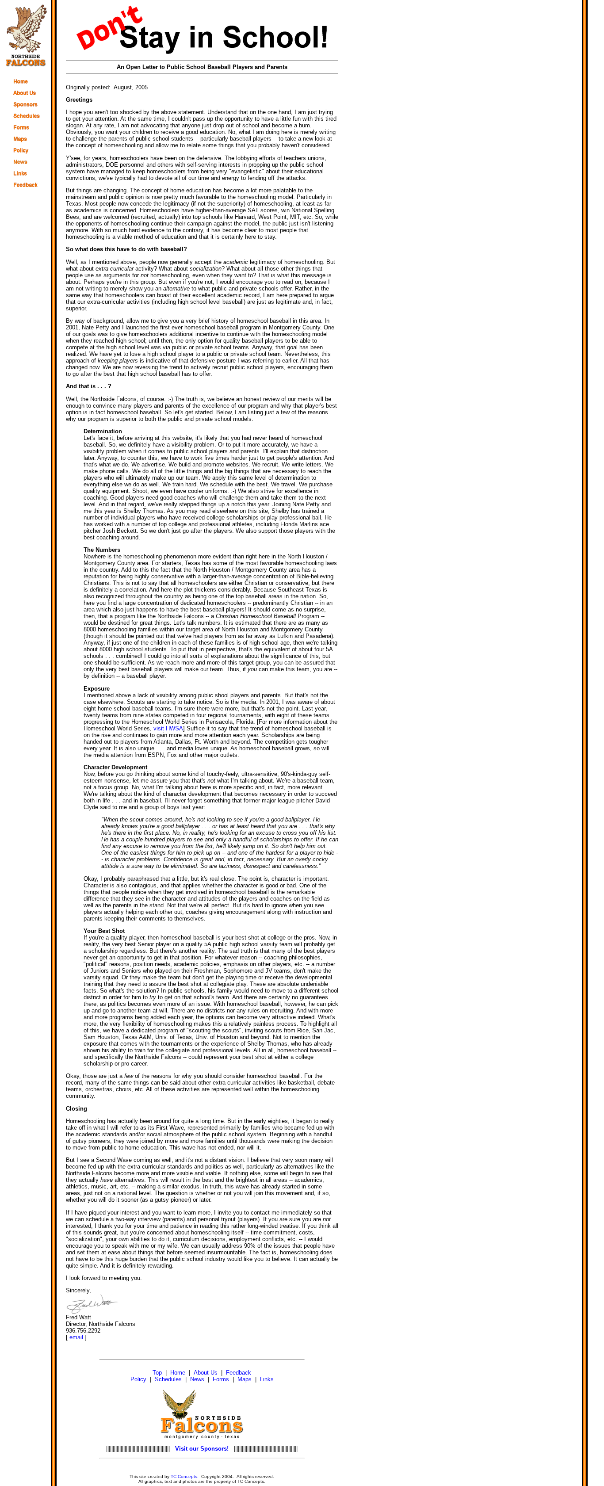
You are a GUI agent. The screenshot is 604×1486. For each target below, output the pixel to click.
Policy (138, 1379)
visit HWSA (168, 728)
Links (267, 1379)
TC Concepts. (185, 1476)
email (76, 1337)
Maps (244, 1379)
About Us (206, 1372)
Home (177, 1372)
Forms (221, 1379)
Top (157, 1372)
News (197, 1379)
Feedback (238, 1372)
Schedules (168, 1379)
